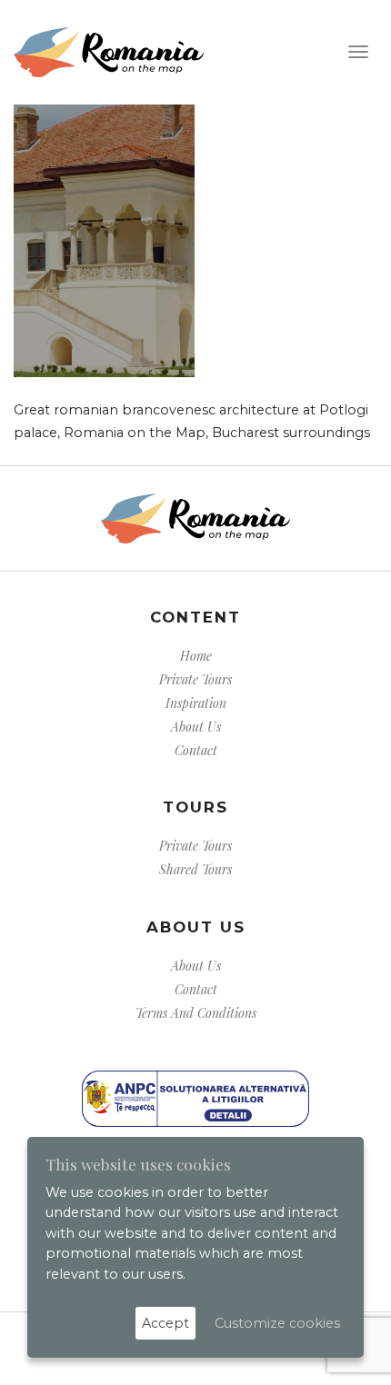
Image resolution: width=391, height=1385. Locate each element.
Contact (196, 750)
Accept (165, 1323)
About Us (196, 726)
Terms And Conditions (195, 1012)
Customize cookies (277, 1323)
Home (196, 655)
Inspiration (195, 703)
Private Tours (195, 679)
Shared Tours (195, 869)
